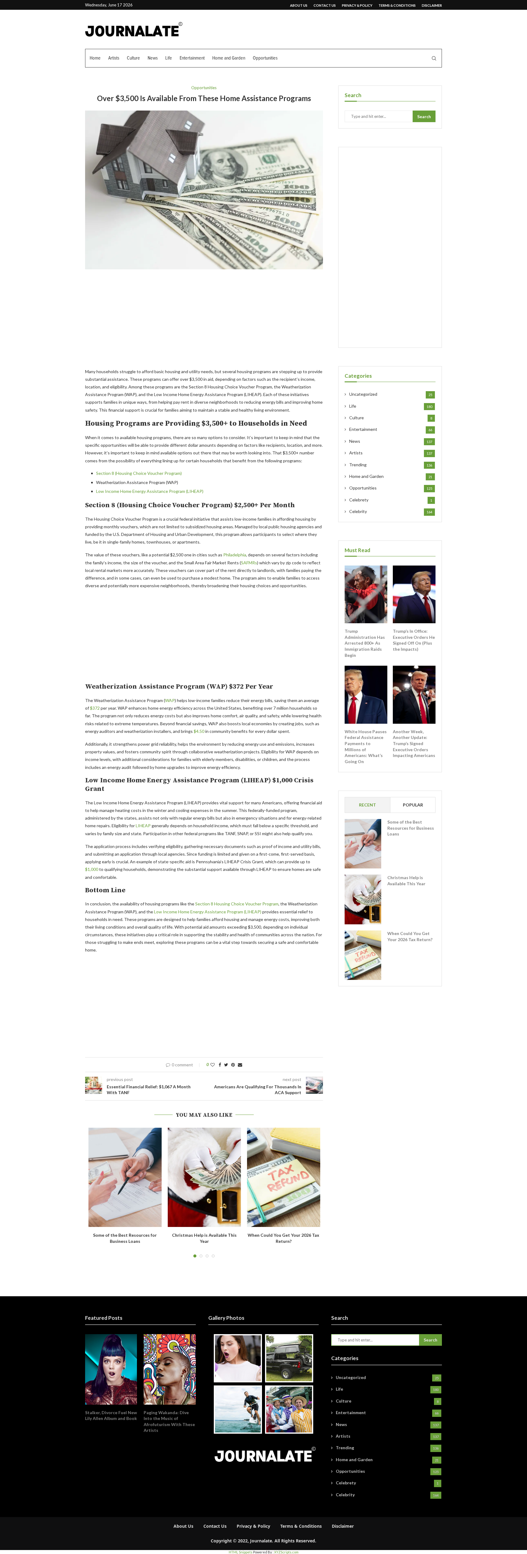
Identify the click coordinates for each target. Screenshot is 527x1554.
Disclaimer (432, 5)
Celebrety (390, 499)
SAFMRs (249, 562)
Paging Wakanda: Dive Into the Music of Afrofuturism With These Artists (169, 1421)
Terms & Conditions (397, 5)
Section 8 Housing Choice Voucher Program (236, 903)
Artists (113, 58)
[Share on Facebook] (220, 1064)
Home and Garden (228, 58)
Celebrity (390, 511)
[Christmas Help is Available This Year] (204, 1177)
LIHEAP (143, 825)
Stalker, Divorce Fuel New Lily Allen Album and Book (111, 1415)
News (153, 58)
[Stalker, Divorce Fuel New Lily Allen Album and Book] (111, 1369)
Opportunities (265, 58)
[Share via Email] (240, 1064)
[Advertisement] (204, 322)
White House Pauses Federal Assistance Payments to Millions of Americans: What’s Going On (366, 746)
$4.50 (199, 731)
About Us (298, 5)
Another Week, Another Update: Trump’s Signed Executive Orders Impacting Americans (414, 743)
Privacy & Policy (357, 5)
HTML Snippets (241, 1552)
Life (168, 58)
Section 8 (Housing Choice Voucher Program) (139, 473)
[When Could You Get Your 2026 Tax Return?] (283, 1177)
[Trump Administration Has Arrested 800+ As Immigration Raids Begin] (366, 595)
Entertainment (192, 58)
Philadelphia (234, 554)
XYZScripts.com (286, 1552)
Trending (390, 464)
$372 (95, 708)
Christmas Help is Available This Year (406, 880)
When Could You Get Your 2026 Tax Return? (409, 936)
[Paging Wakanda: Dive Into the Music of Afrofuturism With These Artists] (169, 1369)
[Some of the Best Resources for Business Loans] (125, 1177)
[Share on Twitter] (226, 1064)
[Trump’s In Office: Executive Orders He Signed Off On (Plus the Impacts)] (414, 595)
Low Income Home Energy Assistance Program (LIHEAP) (149, 491)
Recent (367, 804)
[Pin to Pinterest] (233, 1064)
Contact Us (325, 5)
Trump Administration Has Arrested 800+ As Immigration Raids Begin (365, 642)
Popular (413, 804)
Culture (133, 58)
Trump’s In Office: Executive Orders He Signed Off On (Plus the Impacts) (414, 640)
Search (424, 116)
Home (95, 58)
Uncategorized (390, 394)
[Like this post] (212, 1064)
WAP (170, 700)
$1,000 (92, 869)
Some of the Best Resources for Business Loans (410, 827)
